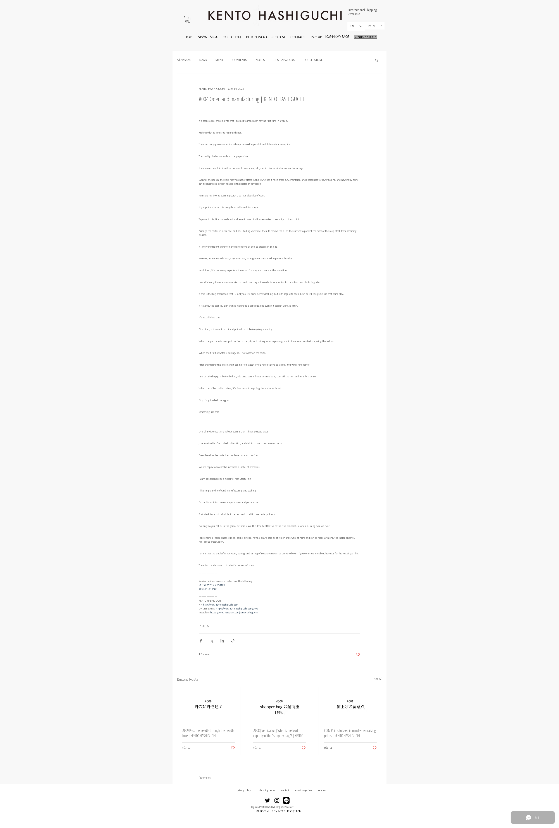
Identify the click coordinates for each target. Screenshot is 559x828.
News (203, 60)
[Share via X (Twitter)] (211, 641)
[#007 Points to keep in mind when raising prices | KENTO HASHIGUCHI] (350, 704)
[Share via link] (233, 641)
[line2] (286, 800)
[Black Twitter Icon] (267, 800)
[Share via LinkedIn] (222, 641)
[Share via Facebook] (201, 641)
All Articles (184, 60)
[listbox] (375, 26)
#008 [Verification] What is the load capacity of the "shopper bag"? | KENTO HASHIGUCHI (278, 733)
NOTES (260, 60)
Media (220, 60)
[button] (188, 19)
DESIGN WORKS (284, 60)
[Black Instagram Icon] (277, 800)
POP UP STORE (313, 60)
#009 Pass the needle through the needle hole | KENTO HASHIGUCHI (208, 733)
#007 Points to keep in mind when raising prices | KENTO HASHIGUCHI (350, 733)
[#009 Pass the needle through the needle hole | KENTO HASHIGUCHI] (208, 704)
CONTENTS (239, 60)
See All (378, 679)
